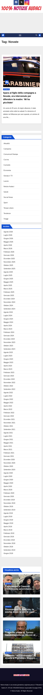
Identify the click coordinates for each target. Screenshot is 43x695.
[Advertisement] (21, 23)
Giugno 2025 (8, 279)
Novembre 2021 (9, 423)
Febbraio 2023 (9, 372)
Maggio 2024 (8, 322)
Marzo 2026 (8, 248)
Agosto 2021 (8, 433)
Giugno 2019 (8, 520)
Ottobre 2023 (8, 346)
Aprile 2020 (8, 486)
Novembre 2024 (9, 302)
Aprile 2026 (8, 245)
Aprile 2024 (8, 325)
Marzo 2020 (8, 490)
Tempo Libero (9, 208)
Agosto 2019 (8, 513)
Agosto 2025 (8, 272)
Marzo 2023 (8, 369)
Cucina (6, 159)
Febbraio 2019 (9, 533)
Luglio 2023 (8, 356)
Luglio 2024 (8, 315)
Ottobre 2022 (8, 386)
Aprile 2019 (8, 526)
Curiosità (7, 165)
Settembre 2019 (9, 510)
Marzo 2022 (8, 409)
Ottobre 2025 (8, 265)
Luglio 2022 (8, 396)
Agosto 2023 (8, 352)
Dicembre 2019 (9, 500)
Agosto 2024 (8, 312)
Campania (7, 149)
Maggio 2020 (8, 483)
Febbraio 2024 (9, 332)
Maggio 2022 (8, 402)
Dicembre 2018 (9, 540)
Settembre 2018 (9, 550)
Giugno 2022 (8, 399)
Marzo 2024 (8, 329)
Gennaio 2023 (9, 376)
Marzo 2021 (8, 449)
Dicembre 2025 (9, 258)
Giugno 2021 (8, 439)
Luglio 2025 (8, 275)
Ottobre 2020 (8, 466)
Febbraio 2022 (9, 413)
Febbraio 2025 (9, 292)
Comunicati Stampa (11, 154)
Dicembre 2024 (9, 299)
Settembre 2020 (9, 469)
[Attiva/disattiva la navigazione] (20, 35)
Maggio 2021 (8, 443)
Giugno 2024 (8, 319)
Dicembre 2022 (9, 379)
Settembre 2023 (9, 349)
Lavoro (6, 181)
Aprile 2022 (8, 406)
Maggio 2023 (8, 362)
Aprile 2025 (8, 285)
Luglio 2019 (8, 516)
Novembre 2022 (9, 382)
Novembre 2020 (9, 463)
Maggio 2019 (8, 523)
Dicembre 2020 (9, 459)
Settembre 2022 (9, 389)
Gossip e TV (8, 176)
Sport (6, 203)
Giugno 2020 (8, 480)
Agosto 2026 (8, 232)
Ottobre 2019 (8, 506)
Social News (8, 197)
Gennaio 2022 (9, 416)
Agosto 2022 (8, 392)
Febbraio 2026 (9, 252)
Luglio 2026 (8, 235)
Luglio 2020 (8, 476)
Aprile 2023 (8, 366)
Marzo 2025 (8, 289)
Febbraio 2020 (9, 493)
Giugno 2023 (8, 359)
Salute (6, 192)
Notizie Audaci (9, 186)
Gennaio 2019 (9, 536)
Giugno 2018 (8, 553)
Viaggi (6, 219)
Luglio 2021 (8, 436)
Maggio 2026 (8, 242)
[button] (36, 35)
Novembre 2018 (9, 543)
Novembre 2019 (9, 503)
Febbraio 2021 (9, 453)
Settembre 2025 (9, 268)
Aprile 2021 (8, 446)
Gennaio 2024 (9, 335)
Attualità (6, 89)
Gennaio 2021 (9, 456)
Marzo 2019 (8, 530)
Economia (7, 170)
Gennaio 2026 (9, 255)
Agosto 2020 (8, 473)
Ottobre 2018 (8, 547)
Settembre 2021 (9, 429)
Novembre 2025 (9, 262)
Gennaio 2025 (9, 295)
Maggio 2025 (8, 282)
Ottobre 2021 (8, 426)
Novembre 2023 (9, 342)
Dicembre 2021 (9, 419)
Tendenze (7, 213)
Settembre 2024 (9, 309)
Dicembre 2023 (9, 339)
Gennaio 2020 (9, 496)
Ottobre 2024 (8, 305)
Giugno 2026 (8, 238)
